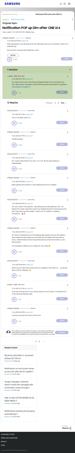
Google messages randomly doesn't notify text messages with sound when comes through (18, 385)
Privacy (4, 441)
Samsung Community (9, 14)
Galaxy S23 (25, 41)
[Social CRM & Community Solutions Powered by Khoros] (66, 427)
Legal (3, 445)
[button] (69, 38)
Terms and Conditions (9, 438)
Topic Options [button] (69, 19)
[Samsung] (12, 3)
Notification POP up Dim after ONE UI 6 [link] (49, 14)
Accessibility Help (8, 434)
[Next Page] (43, 341)
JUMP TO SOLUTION (17, 20)
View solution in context (20, 87)
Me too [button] (13, 55)
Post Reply (61, 332)
